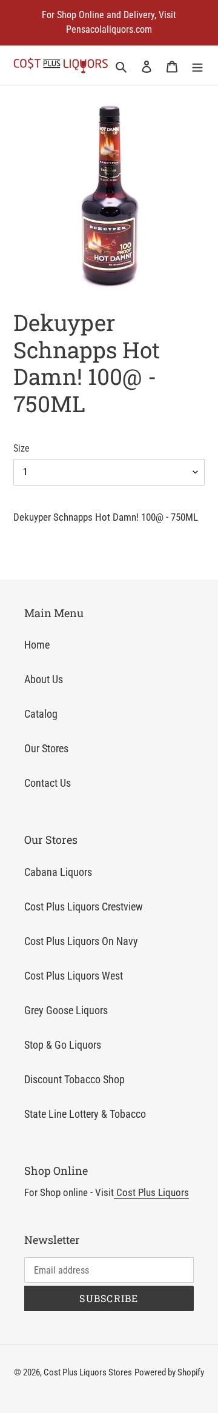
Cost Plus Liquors (151, 1192)
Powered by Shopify (169, 1372)
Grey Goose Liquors (66, 1010)
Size (21, 448)
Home (37, 644)
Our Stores (46, 748)
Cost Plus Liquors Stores (88, 1372)
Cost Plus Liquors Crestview (83, 906)
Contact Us (47, 783)
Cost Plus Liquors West (73, 975)
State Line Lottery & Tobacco (85, 1113)
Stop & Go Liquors (62, 1044)
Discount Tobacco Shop (74, 1079)
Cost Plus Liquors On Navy (81, 941)
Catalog (41, 713)
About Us (43, 679)
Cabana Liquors (58, 872)
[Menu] (197, 66)
